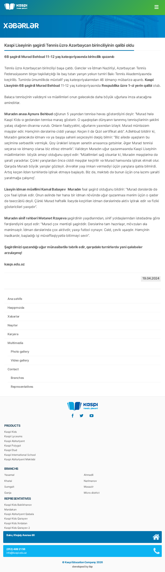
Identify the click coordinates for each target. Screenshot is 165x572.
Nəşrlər (13, 325)
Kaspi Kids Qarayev (16, 518)
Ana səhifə (15, 299)
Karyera (13, 334)
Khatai (8, 480)
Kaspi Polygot (12, 445)
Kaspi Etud (10, 450)
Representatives (22, 386)
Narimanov (90, 480)
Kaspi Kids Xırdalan (15, 523)
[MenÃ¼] (156, 7)
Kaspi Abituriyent (14, 441)
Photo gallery (20, 351)
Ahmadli (88, 474)
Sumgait (9, 486)
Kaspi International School (20, 454)
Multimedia (15, 343)
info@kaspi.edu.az (16, 552)
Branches (17, 378)
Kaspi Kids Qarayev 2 (17, 527)
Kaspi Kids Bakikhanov (18, 504)
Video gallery (20, 360)
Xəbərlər (14, 316)
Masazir (88, 486)
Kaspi (15, 6)
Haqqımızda (16, 307)
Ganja (7, 492)
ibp (91, 566)
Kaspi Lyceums (13, 436)
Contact (13, 369)
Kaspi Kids (10, 431)
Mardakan (10, 509)
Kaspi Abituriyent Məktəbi (19, 459)
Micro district (91, 492)
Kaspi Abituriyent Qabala (19, 514)
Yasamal (9, 474)
